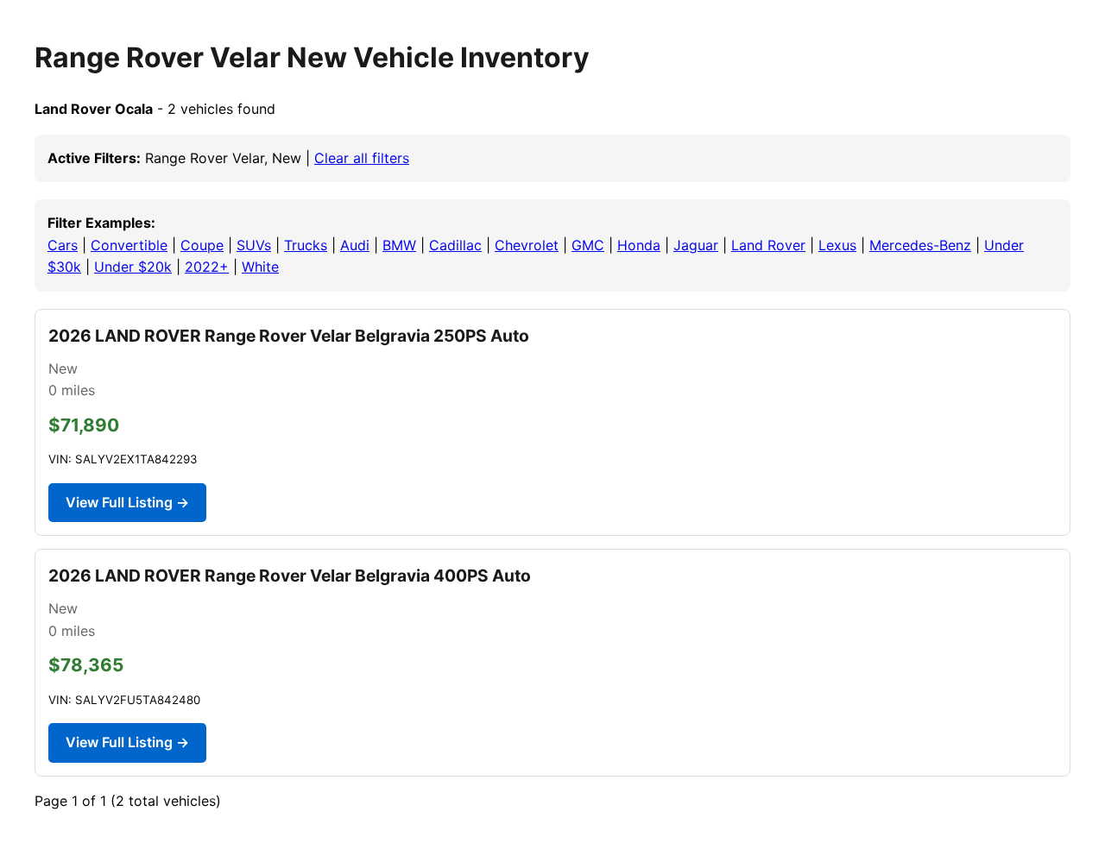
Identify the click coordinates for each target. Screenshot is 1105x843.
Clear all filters (361, 158)
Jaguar (695, 245)
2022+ (207, 266)
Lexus (837, 245)
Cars (62, 245)
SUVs (254, 245)
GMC (587, 245)
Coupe (202, 245)
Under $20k (133, 266)
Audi (354, 245)
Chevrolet (527, 245)
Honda (638, 245)
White (260, 266)
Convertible (129, 245)
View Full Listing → (127, 502)
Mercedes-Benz (920, 245)
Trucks (305, 245)
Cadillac (455, 245)
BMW (399, 245)
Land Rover (768, 245)
